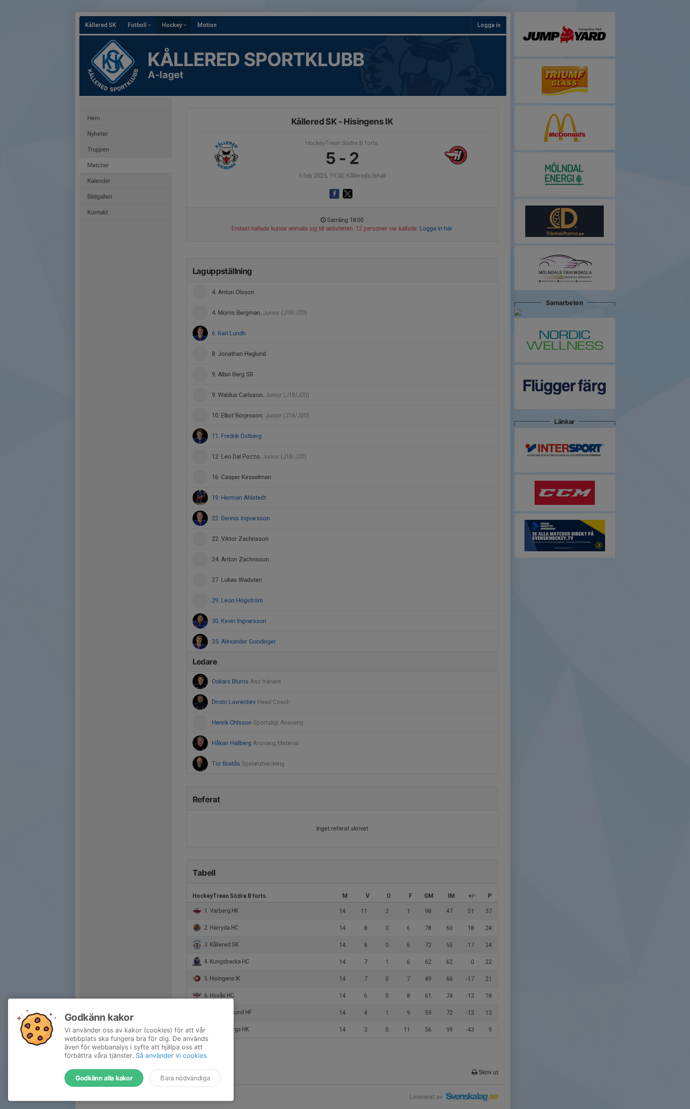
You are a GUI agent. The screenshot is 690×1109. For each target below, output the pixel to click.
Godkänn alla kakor (104, 1078)
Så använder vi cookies (171, 1055)
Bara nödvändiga (185, 1078)
